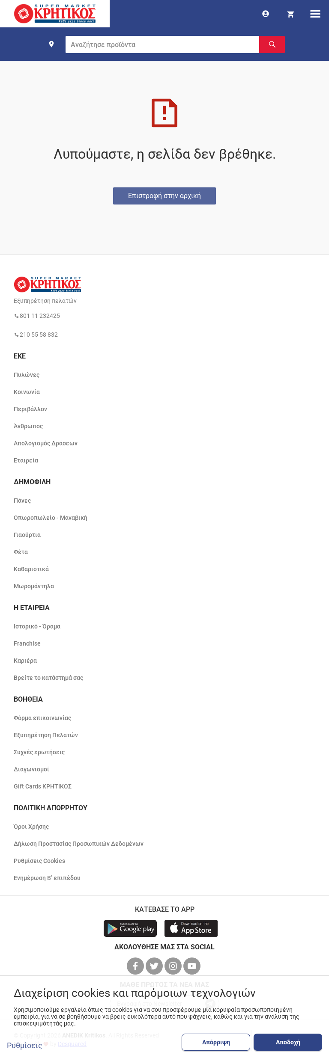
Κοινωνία (27, 391)
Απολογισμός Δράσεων (46, 443)
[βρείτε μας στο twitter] (155, 966)
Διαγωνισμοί (31, 769)
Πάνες (22, 500)
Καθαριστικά (31, 569)
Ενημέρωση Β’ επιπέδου (47, 877)
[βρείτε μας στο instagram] (173, 966)
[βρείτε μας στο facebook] (136, 966)
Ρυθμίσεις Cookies (39, 860)
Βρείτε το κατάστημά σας (48, 677)
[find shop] (51, 44)
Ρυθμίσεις (24, 1045)
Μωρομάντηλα (34, 586)
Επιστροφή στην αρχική (164, 196)
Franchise (27, 643)
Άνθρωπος (28, 426)
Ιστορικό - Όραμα (37, 626)
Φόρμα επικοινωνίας (42, 717)
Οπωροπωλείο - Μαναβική (50, 517)
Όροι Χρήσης (31, 826)
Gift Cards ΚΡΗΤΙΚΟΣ (43, 786)
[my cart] (290, 13)
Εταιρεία (26, 460)
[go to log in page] (265, 13)
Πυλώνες (26, 374)
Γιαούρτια (27, 534)
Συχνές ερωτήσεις (39, 752)
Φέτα (21, 551)
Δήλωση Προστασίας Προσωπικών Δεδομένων (79, 843)
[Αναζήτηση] (272, 44)
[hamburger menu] (315, 13)
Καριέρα (25, 660)
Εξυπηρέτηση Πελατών (46, 735)
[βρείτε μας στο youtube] (192, 966)
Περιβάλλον (30, 409)
